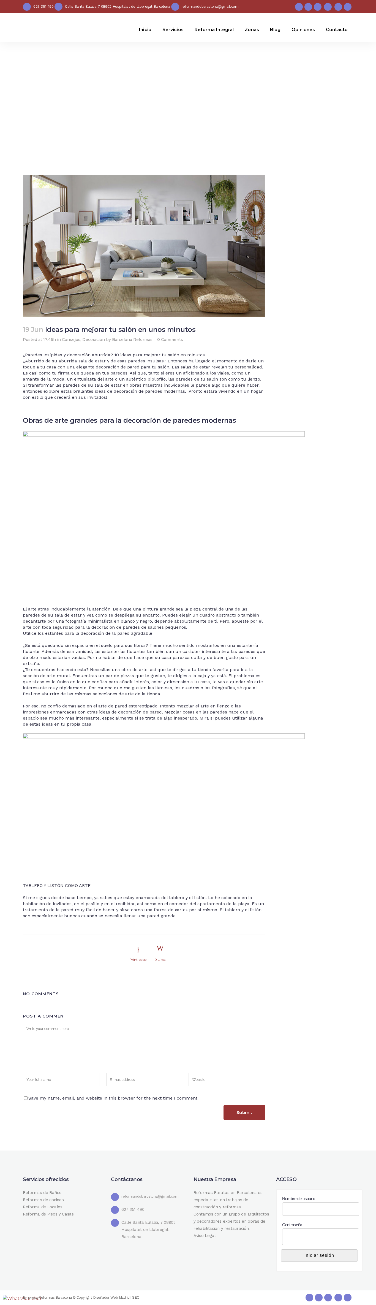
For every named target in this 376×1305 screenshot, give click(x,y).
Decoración (93, 339)
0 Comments (170, 339)
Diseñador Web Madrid (111, 1297)
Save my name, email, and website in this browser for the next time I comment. (113, 1098)
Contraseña (292, 1224)
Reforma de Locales (42, 1206)
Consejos (71, 339)
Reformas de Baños (42, 1192)
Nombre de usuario (298, 1198)
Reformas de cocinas (43, 1199)
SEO (136, 1297)
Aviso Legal (205, 1235)
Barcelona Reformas (132, 339)
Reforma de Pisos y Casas (48, 1214)
